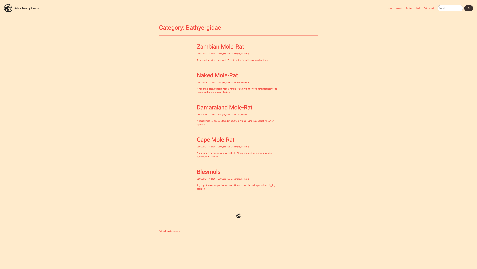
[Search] (468, 8)
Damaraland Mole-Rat (224, 107)
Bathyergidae (224, 53)
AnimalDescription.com (27, 8)
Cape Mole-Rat (216, 139)
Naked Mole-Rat (217, 75)
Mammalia (235, 53)
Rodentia (245, 53)
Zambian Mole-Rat (220, 46)
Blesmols (208, 172)
